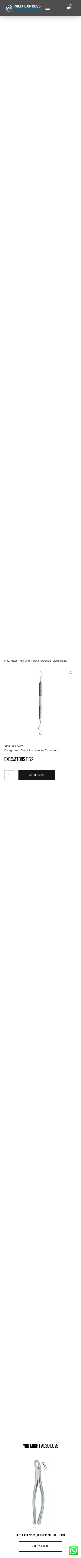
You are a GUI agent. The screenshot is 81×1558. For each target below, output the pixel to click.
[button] (47, 8)
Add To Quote (37, 775)
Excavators (46, 661)
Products (15, 661)
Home (6, 661)
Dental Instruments (30, 661)
